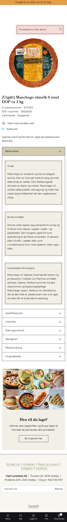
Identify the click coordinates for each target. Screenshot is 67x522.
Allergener (11, 339)
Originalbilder (13, 356)
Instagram (27, 468)
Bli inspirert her (33, 438)
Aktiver (59, 489)
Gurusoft (33, 506)
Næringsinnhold (14, 330)
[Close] (60, 29)
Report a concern (48, 464)
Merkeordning (13, 348)
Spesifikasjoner (14, 313)
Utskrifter (10, 322)
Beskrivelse (12, 151)
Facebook (41, 468)
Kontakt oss (13, 464)
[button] (18, 124)
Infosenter (29, 464)
